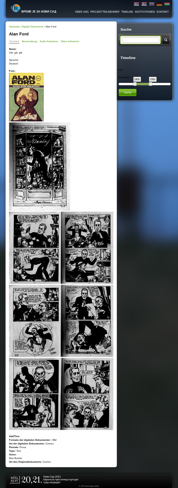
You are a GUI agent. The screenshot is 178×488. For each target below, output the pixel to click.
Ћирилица (136, 4)
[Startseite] (15, 8)
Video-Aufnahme (70, 41)
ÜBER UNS (82, 11)
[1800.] (135, 84)
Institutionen (145, 11)
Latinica (144, 4)
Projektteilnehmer (104, 11)
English (151, 4)
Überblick (14, 41)
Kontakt (163, 11)
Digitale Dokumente (32, 26)
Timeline (127, 11)
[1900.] (150, 84)
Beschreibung (29, 41)
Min (121, 70)
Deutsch (159, 4)
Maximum (124, 77)
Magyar (167, 4)
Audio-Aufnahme (49, 41)
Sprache (13, 60)
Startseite (14, 26)
